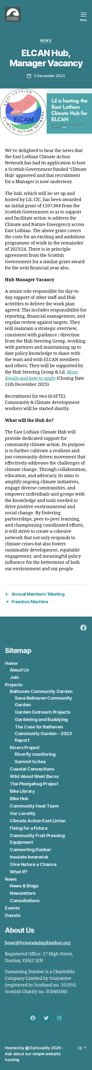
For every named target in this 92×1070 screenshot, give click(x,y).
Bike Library (22, 791)
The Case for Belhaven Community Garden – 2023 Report (43, 733)
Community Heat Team (34, 806)
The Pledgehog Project (34, 783)
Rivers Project (24, 747)
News (46, 40)
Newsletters (23, 893)
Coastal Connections (32, 769)
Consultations (24, 900)
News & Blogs (24, 885)
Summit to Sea (30, 761)
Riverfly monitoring (35, 754)
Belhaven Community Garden (41, 691)
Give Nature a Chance (33, 864)
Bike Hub (19, 798)
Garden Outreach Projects (42, 712)
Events (12, 908)
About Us (19, 670)
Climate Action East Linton (38, 820)
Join (14, 677)
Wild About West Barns (34, 776)
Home (11, 663)
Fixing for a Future (29, 828)
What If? (18, 871)
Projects (14, 684)
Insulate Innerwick (29, 857)
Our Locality (23, 813)
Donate (12, 915)
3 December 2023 (49, 75)
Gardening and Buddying (41, 719)
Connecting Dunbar (30, 849)
